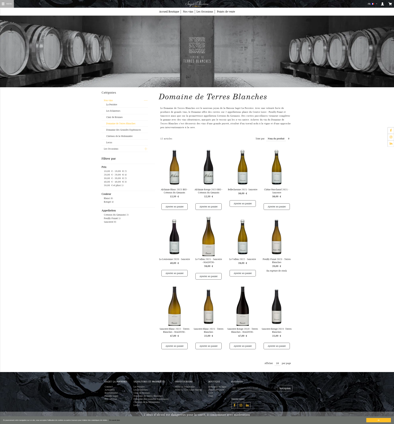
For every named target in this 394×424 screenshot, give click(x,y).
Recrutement (111, 393)
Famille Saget (111, 396)
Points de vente (216, 390)
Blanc (108, 198)
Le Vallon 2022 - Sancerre (242, 259)
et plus (113, 185)
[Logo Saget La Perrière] (197, 4)
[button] (373, 4)
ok (379, 420)
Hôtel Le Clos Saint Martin (188, 390)
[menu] (197, 12)
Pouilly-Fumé (112, 218)
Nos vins (108, 100)
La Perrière (111, 104)
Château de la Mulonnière (119, 136)
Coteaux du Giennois (116, 215)
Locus (109, 142)
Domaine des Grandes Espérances (123, 130)
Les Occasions (111, 149)
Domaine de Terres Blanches (120, 123)
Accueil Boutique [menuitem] (169, 11)
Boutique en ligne (217, 386)
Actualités (110, 390)
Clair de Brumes (114, 117)
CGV (211, 393)
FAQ (211, 396)
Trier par (260, 138)
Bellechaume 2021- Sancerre (242, 189)
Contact (109, 386)
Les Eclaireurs (113, 111)
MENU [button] (11, 3)
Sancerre (110, 222)
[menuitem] (188, 11)
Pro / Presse (111, 399)
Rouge (109, 202)
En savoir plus (114, 420)
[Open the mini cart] (390, 4)
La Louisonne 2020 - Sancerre (174, 259)
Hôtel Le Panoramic (185, 386)
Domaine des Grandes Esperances (151, 399)
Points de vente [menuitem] (226, 11)
